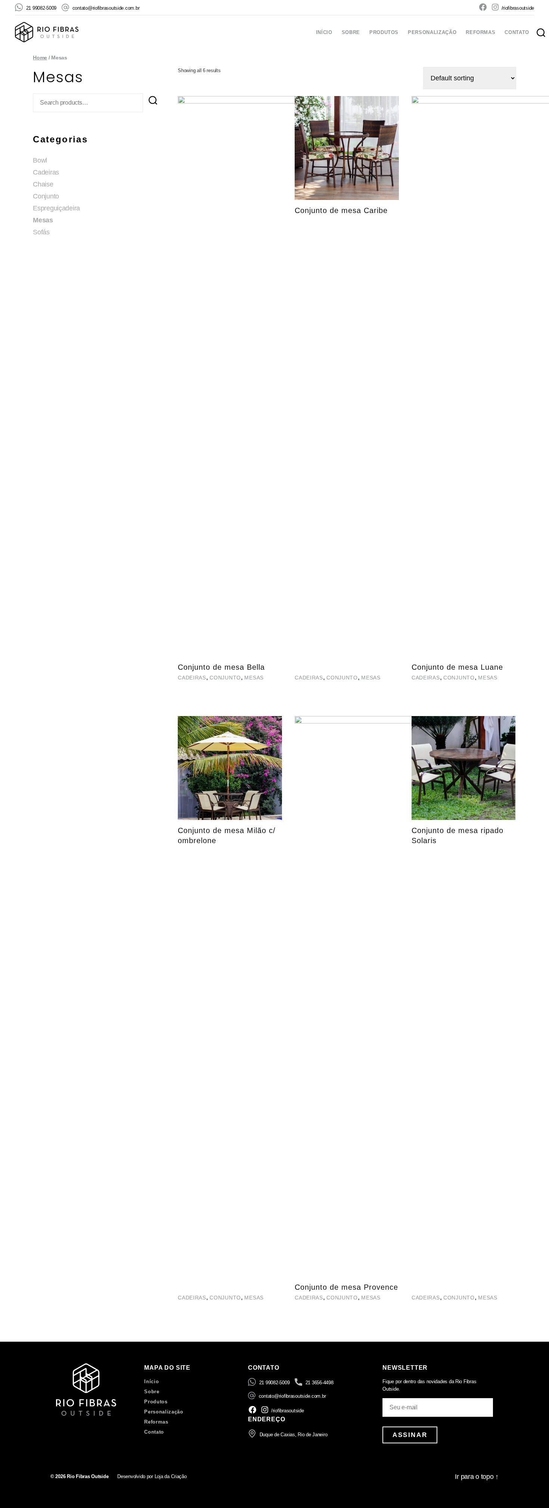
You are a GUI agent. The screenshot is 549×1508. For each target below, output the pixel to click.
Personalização (432, 32)
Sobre (351, 32)
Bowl (40, 160)
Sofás (41, 232)
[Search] (153, 100)
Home (40, 58)
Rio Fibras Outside (87, 1476)
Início (324, 32)
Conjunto (46, 196)
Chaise (43, 184)
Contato (517, 32)
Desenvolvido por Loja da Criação (151, 1476)
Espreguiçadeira (56, 208)
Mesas (43, 220)
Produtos (383, 32)
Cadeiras (46, 172)
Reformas (480, 32)
